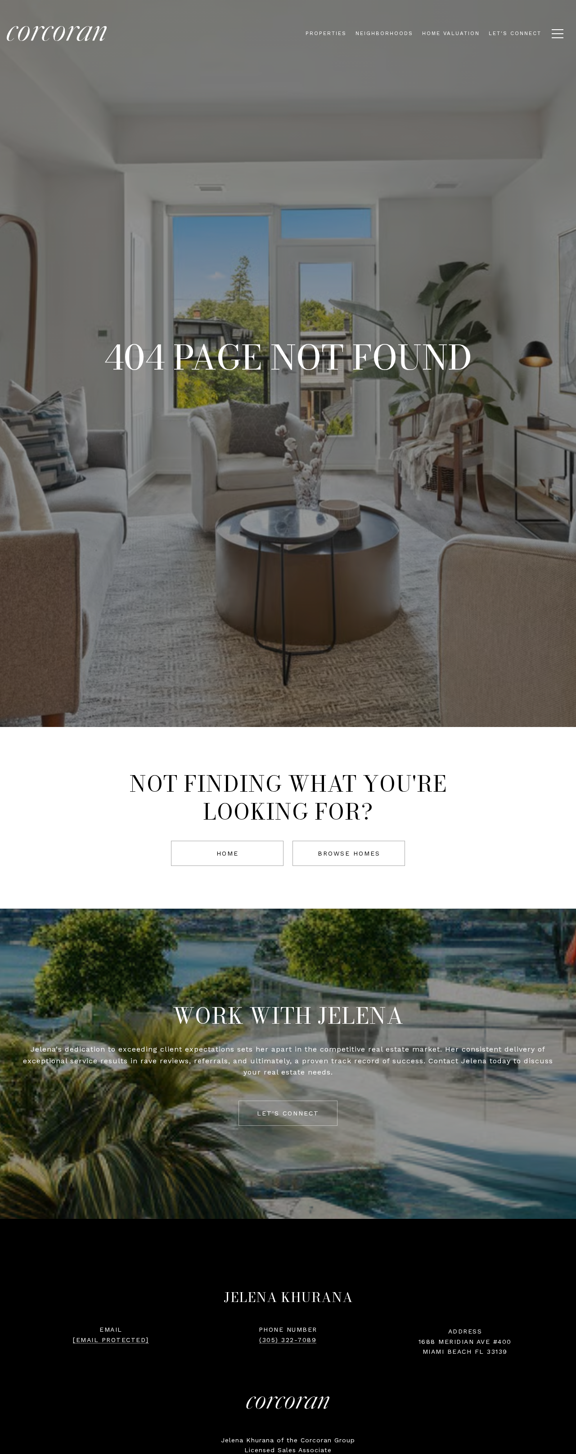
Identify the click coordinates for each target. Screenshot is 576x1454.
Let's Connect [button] (288, 1113)
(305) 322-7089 (287, 1339)
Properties (326, 33)
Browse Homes (349, 853)
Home (227, 853)
